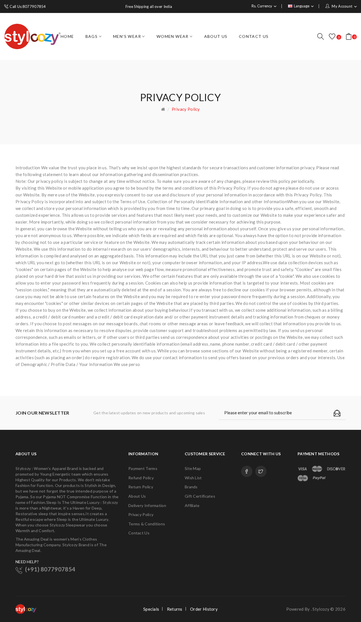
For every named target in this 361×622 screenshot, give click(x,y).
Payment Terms (142, 468)
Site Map (193, 468)
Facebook (246, 471)
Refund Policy (141, 477)
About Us (137, 496)
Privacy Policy (186, 109)
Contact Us (138, 532)
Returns (174, 609)
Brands (191, 486)
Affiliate (192, 505)
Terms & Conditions (146, 523)
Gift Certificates (200, 496)
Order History (204, 609)
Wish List (193, 477)
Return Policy (140, 486)
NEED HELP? (27, 561)
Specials (151, 609)
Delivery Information (147, 505)
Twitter (261, 471)
